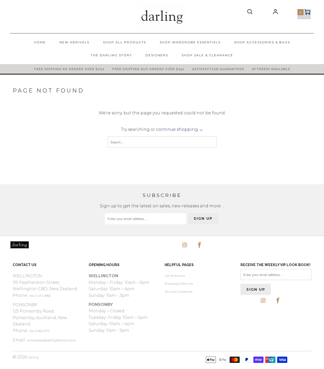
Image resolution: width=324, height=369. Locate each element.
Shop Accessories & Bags (262, 42)
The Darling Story (111, 55)
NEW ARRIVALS (74, 42)
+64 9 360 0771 (39, 331)
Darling (33, 357)
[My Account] (275, 12)
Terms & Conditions (178, 291)
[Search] (250, 13)
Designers (157, 55)
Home (40, 42)
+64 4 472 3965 (40, 296)
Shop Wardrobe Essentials (190, 42)
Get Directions (175, 276)
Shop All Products (124, 42)
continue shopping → (179, 129)
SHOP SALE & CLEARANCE (207, 55)
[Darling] (162, 16)
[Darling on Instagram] (185, 245)
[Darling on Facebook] (200, 245)
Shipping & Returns (179, 283)
